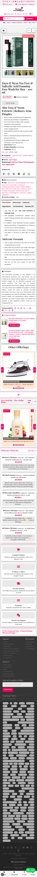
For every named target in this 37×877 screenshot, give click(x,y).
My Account (30, 642)
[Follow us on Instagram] (5, 1)
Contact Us (7, 658)
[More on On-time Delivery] (18, 583)
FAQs (5, 642)
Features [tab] (26, 202)
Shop (8, 22)
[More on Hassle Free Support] (18, 615)
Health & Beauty (17, 22)
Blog (5, 669)
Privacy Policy (8, 655)
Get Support (30, 649)
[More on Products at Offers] (18, 566)
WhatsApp (27, 162)
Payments (7, 646)
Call (12, 162)
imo (16, 162)
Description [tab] (6, 202)
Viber (20, 162)
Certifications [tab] (18, 206)
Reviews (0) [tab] (29, 206)
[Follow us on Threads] (7, 1)
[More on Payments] (18, 600)
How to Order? (8, 644)
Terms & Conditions (10, 653)
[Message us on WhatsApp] (18, 1)
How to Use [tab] (17, 202)
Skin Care (32, 22)
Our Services (8, 667)
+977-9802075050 (10, 699)
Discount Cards (9, 674)
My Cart (29, 644)
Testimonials (8, 672)
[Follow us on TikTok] (20, 1)
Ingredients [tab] (6, 206)
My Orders (30, 646)
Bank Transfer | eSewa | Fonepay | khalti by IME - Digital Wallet (18, 868)
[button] (7, 4)
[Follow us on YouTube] (15, 1)
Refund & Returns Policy (11, 651)
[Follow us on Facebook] (3, 1)
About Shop (7, 665)
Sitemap (18, 855)
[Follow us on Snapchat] (11, 1)
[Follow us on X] (9, 1)
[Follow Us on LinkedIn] (13, 1)
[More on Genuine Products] (18, 550)
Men (25, 22)
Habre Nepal (22, 858)
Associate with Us (9, 676)
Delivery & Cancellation (11, 649)
